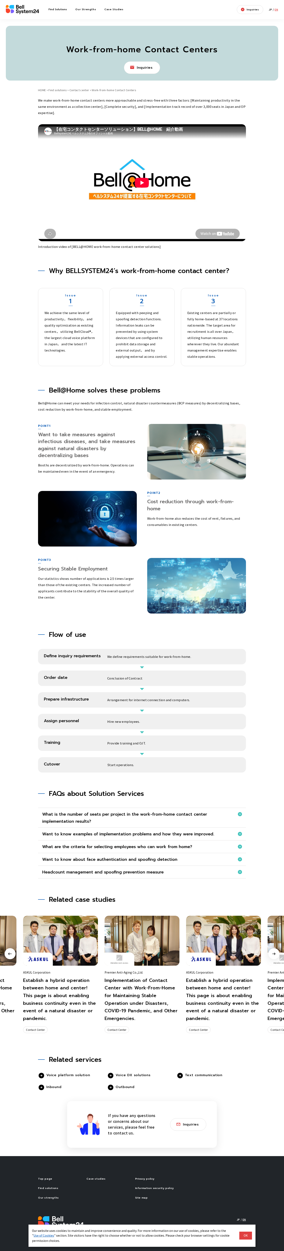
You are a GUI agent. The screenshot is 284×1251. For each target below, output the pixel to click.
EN (276, 9)
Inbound (54, 1087)
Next (273, 953)
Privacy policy (144, 1179)
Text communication (203, 1075)
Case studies (95, 1179)
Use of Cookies (43, 1236)
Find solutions (57, 90)
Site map (141, 1198)
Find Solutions (57, 9)
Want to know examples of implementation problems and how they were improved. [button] (128, 834)
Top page (45, 1179)
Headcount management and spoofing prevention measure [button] (103, 872)
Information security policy (154, 1188)
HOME (42, 90)
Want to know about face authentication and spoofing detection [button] (109, 859)
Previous (10, 953)
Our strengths (48, 1198)
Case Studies (113, 9)
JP (270, 9)
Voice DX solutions (133, 1075)
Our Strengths (85, 9)
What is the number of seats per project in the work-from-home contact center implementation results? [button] (124, 817)
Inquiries (253, 9)
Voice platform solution (68, 1075)
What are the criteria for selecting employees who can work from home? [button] (117, 847)
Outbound (125, 1087)
